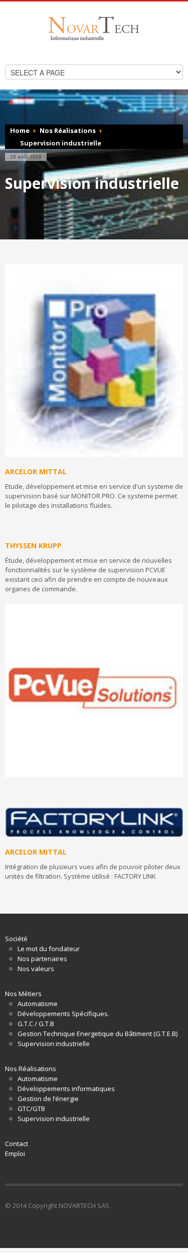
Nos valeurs (36, 968)
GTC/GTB (31, 1108)
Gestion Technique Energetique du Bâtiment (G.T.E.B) (97, 1033)
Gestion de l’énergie (48, 1098)
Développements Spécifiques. (63, 1013)
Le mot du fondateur (49, 948)
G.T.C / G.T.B (36, 1023)
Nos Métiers (23, 993)
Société (16, 938)
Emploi (15, 1153)
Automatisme (38, 1003)
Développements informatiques (66, 1088)
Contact (16, 1143)
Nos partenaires (42, 958)
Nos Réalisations (68, 130)
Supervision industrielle (54, 1043)
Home (20, 130)
